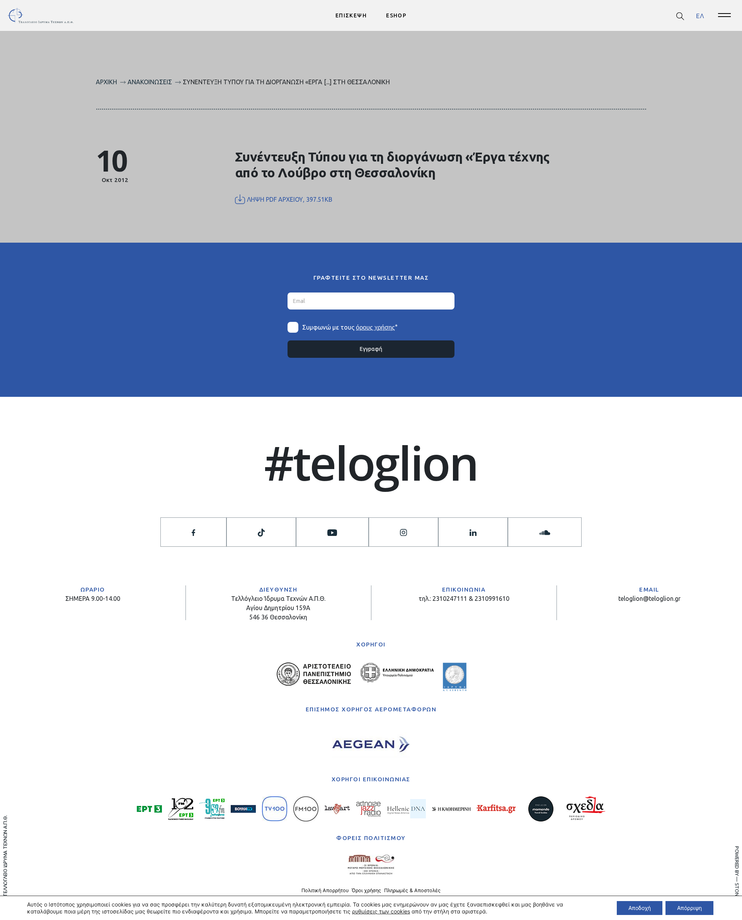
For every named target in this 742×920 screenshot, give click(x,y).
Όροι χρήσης (366, 890)
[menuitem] (700, 15)
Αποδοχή (639, 908)
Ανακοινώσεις (150, 81)
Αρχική (106, 81)
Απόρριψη (689, 908)
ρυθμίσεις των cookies (381, 911)
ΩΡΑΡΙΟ (92, 589)
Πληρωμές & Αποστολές (412, 890)
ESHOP (396, 15)
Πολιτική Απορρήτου (325, 890)
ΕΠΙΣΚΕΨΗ (351, 15)
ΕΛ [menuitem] (700, 15)
